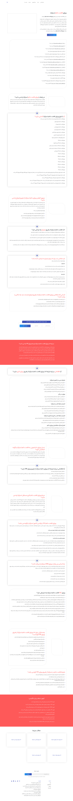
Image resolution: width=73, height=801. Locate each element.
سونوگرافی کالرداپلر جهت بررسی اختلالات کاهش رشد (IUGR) (31, 794)
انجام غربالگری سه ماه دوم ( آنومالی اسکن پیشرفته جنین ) (32, 786)
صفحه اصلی (42, 2)
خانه (50, 783)
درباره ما (30, 2)
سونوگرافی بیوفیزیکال (37, 789)
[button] (51, 35)
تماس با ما (25, 2)
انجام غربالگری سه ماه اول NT (36, 783)
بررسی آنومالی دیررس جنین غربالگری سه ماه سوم (33, 787)
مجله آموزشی (34, 2)
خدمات (38, 2)
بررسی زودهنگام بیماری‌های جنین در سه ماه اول (33, 784)
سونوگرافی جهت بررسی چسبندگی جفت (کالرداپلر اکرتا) (32, 795)
